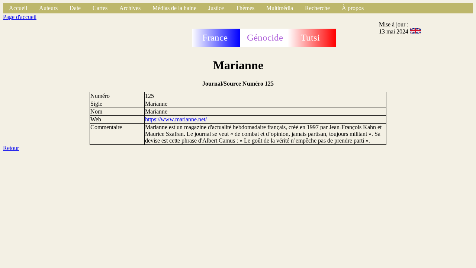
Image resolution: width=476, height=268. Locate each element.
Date (75, 8)
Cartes (100, 8)
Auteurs (48, 8)
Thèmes (245, 8)
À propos (353, 8)
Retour (11, 148)
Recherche (317, 8)
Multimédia (279, 8)
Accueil (18, 8)
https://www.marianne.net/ (176, 119)
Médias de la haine (174, 8)
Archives (130, 8)
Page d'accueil (19, 17)
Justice (216, 8)
